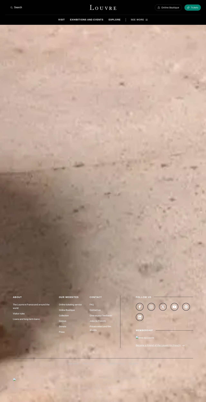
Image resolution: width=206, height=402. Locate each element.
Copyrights (133, 364)
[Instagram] (151, 307)
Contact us (95, 310)
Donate (62, 326)
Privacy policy (88, 364)
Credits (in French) (117, 364)
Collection (64, 315)
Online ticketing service (70, 304)
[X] (163, 307)
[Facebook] (140, 307)
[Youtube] (174, 307)
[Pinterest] (186, 307)
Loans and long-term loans (26, 319)
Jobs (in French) (98, 321)
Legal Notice (73, 364)
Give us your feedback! (101, 315)
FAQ (92, 304)
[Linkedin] (140, 317)
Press (62, 332)
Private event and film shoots (100, 328)
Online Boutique (67, 310)
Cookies (101, 364)
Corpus (62, 321)
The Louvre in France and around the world (31, 306)
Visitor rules (19, 313)
